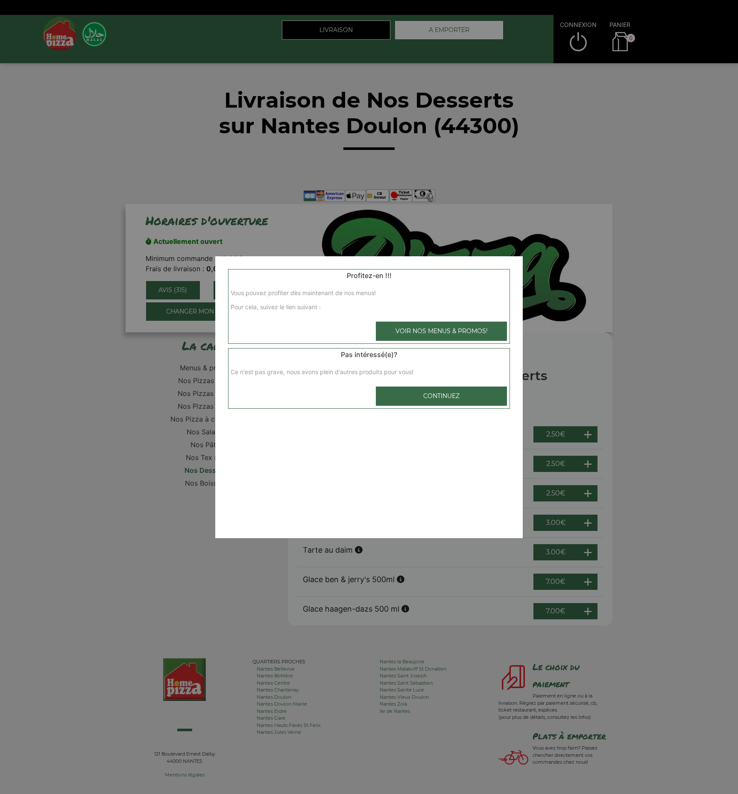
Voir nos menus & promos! (441, 331)
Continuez (441, 396)
